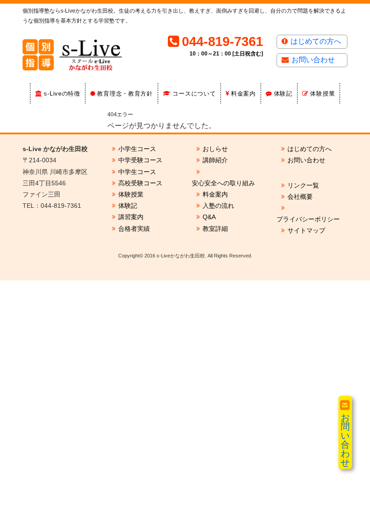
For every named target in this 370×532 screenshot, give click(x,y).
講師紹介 (215, 160)
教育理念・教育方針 (125, 93)
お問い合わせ (313, 60)
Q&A (209, 216)
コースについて (194, 93)
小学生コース (137, 148)
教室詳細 (215, 228)
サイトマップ (306, 230)
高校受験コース (140, 183)
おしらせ (215, 148)
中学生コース (137, 171)
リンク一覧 (303, 185)
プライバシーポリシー (308, 219)
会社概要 (300, 196)
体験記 (283, 93)
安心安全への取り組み (223, 183)
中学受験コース (140, 160)
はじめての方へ (316, 41)
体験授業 (322, 93)
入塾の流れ (218, 205)
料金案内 (243, 93)
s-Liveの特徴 (62, 93)
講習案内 (130, 216)
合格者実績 (134, 228)
